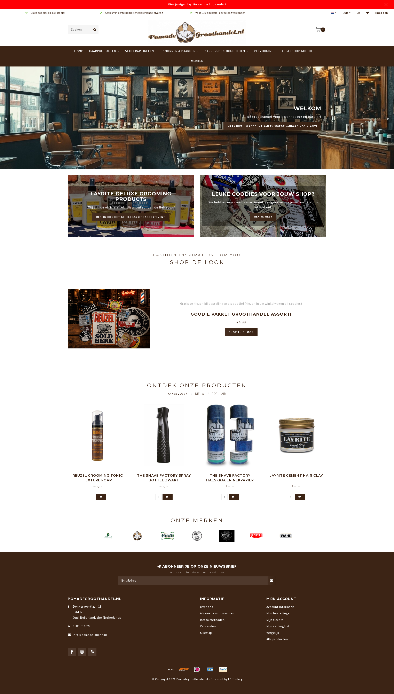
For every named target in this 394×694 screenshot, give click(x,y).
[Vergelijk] (358, 13)
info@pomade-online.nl (90, 635)
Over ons (206, 607)
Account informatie (280, 607)
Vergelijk (272, 633)
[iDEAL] (197, 669)
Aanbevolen (178, 394)
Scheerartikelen (139, 51)
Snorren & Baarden (179, 51)
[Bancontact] (210, 669)
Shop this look (241, 332)
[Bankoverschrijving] (171, 669)
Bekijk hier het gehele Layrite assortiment (130, 217)
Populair (219, 394)
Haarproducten (102, 51)
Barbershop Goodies (297, 51)
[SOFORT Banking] (184, 669)
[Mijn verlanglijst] (367, 13)
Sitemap (206, 633)
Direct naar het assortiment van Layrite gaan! (279, 131)
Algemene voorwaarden (217, 613)
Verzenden (208, 626)
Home (78, 51)
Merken (197, 61)
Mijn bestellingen (279, 613)
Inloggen (381, 13)
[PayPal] (223, 669)
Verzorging (264, 51)
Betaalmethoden (212, 620)
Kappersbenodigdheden (225, 51)
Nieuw (199, 394)
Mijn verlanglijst (278, 626)
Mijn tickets (275, 620)
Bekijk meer (263, 216)
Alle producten (277, 639)
